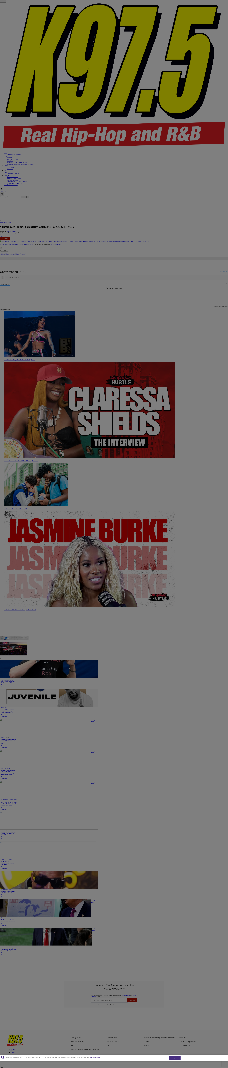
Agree (175, 1057)
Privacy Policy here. (95, 1057)
